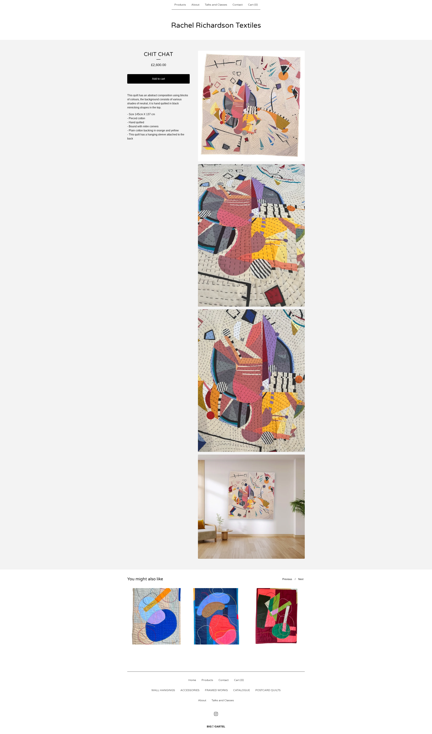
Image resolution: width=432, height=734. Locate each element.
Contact (238, 4)
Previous (287, 579)
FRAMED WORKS (216, 690)
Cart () (253, 4)
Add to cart (158, 78)
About (195, 4)
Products (180, 4)
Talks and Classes (216, 4)
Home (192, 680)
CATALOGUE (241, 690)
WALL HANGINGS (163, 690)
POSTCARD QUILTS (268, 690)
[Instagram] (216, 714)
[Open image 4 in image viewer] (251, 507)
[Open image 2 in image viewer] (251, 235)
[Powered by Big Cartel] (216, 726)
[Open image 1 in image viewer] (251, 106)
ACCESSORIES (189, 690)
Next (300, 579)
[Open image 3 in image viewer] (251, 380)
